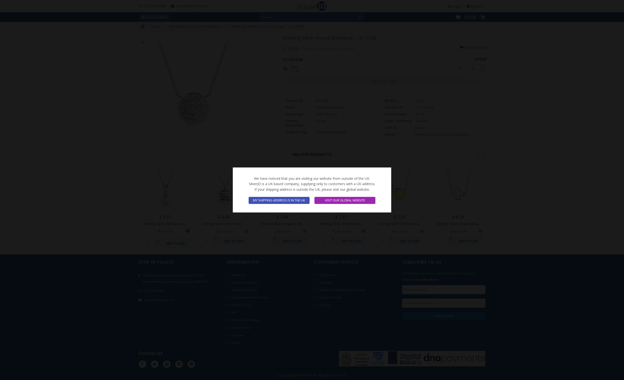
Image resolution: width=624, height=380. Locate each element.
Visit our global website (345, 200)
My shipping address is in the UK (279, 200)
